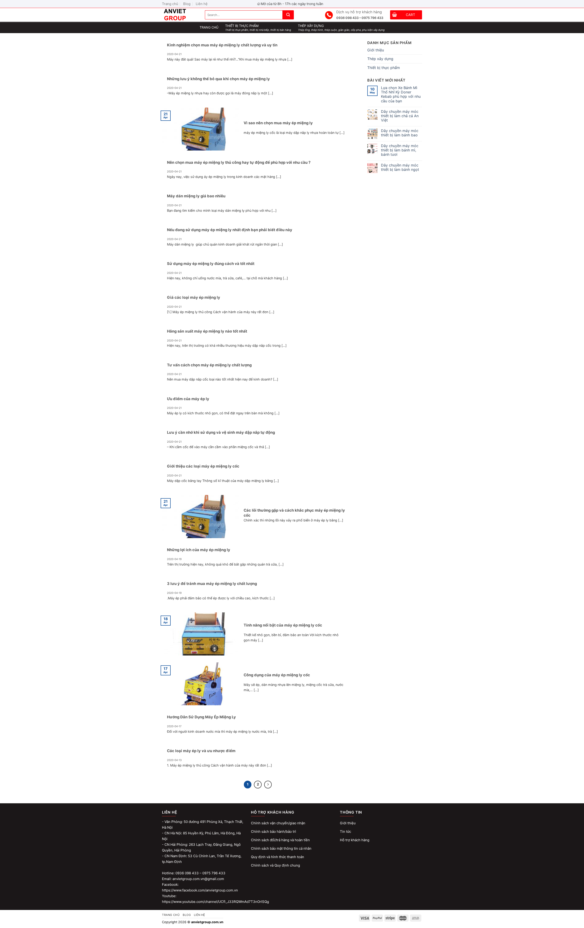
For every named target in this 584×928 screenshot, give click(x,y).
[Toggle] (420, 59)
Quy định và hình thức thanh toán (277, 857)
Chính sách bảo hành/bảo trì (273, 831)
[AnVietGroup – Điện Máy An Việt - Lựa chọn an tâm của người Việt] (180, 15)
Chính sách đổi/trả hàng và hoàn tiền (280, 840)
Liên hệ (202, 4)
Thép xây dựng (380, 58)
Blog (186, 4)
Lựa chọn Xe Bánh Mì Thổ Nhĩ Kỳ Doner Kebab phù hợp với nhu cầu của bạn (401, 94)
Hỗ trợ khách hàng (354, 840)
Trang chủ (170, 4)
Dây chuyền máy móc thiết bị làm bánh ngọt (400, 167)
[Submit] (288, 14)
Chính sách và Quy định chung (275, 865)
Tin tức (345, 831)
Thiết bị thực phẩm (383, 67)
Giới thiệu (375, 50)
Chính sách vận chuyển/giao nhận (278, 823)
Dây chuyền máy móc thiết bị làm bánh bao (399, 133)
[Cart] (394, 15)
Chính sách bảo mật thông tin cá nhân (281, 848)
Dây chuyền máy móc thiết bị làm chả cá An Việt (400, 115)
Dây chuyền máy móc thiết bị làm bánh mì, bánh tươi (399, 150)
